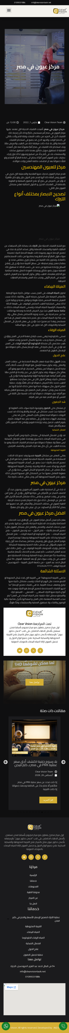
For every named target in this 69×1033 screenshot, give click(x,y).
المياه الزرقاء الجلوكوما (33, 937)
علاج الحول (33, 949)
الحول (57, 361)
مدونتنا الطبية (33, 892)
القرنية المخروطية (33, 926)
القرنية (38, 455)
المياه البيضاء (33, 932)
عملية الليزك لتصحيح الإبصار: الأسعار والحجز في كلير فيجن (36, 919)
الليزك (34, 246)
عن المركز (33, 898)
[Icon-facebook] (40, 650)
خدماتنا (33, 881)
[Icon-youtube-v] (19, 650)
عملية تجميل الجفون (33, 955)
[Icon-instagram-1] (26, 650)
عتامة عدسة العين (56, 310)
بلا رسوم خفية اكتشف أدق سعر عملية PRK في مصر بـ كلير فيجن (35, 763)
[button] (9, 10)
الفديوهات (33, 886)
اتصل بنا (33, 903)
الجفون (47, 408)
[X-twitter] (33, 650)
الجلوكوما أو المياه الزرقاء (27, 343)
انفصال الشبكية (33, 943)
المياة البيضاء (53, 293)
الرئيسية (33, 875)
